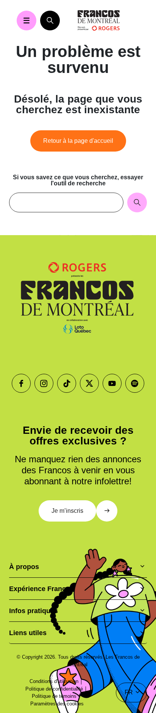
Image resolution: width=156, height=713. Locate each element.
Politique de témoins (54, 696)
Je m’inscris (67, 510)
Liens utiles (28, 633)
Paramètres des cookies (57, 704)
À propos (24, 567)
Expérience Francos (41, 589)
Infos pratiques (33, 611)
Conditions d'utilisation (54, 681)
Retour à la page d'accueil (78, 141)
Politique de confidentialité (54, 689)
